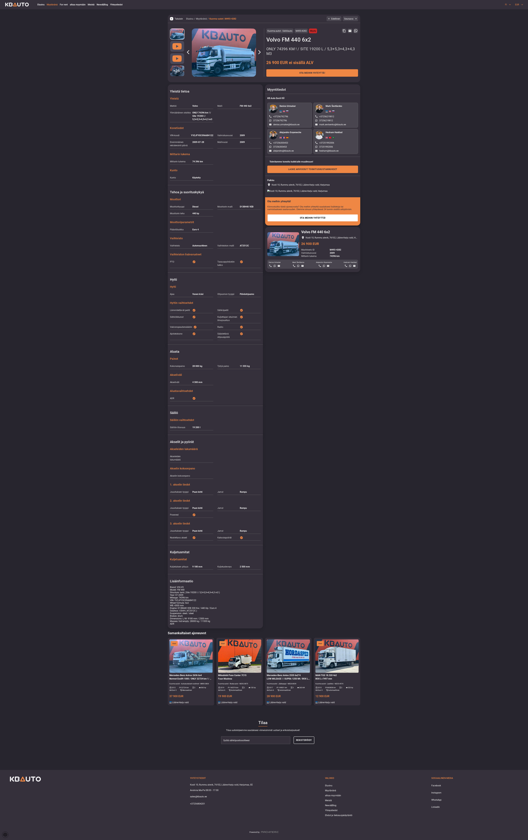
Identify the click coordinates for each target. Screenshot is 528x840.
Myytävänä (201, 18)
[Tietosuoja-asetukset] (5, 835)
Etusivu (189, 18)
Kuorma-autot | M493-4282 (222, 18)
